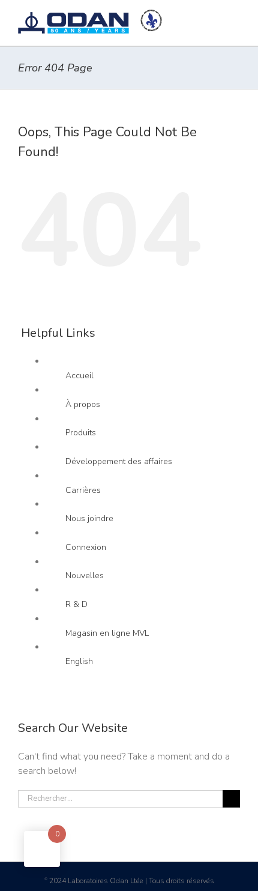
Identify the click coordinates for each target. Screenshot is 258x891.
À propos (82, 404)
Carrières (83, 490)
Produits (80, 432)
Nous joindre (89, 518)
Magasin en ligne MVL (107, 633)
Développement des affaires (118, 461)
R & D (76, 604)
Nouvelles (84, 575)
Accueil (79, 375)
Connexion (85, 547)
